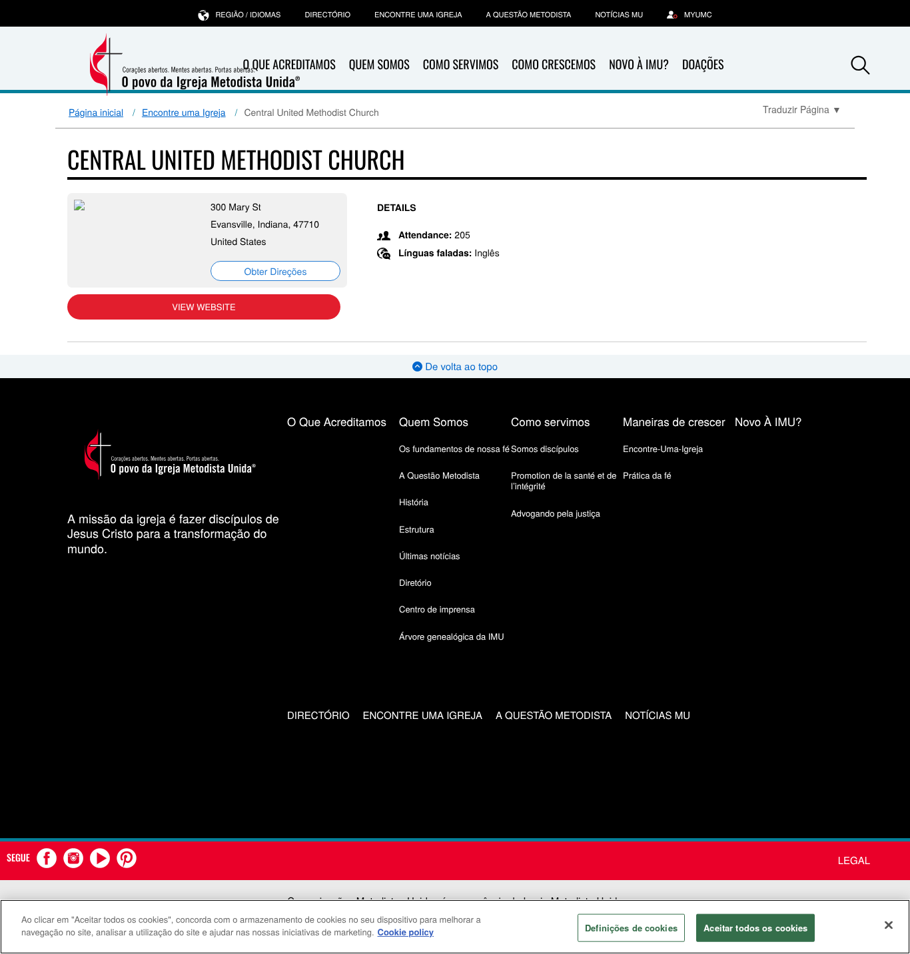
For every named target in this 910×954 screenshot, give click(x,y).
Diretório (415, 582)
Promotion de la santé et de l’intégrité (563, 480)
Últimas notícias (429, 555)
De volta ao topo (460, 366)
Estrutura (416, 529)
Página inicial (96, 112)
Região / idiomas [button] (247, 14)
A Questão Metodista (529, 14)
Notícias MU (619, 14)
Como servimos (550, 421)
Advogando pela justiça (555, 513)
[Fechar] (888, 924)
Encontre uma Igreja (184, 112)
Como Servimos (460, 64)
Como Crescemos (554, 64)
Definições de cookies (631, 927)
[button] (860, 65)
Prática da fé (647, 475)
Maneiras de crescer (674, 421)
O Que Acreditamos (336, 421)
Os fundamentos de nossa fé (454, 448)
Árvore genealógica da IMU (451, 636)
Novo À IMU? (639, 64)
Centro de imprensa (437, 608)
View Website (203, 306)
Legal (854, 860)
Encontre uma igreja (418, 14)
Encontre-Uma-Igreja (663, 448)
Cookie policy (406, 931)
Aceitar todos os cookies (755, 927)
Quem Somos (379, 64)
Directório (327, 14)
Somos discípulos (545, 448)
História (413, 501)
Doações (703, 64)
